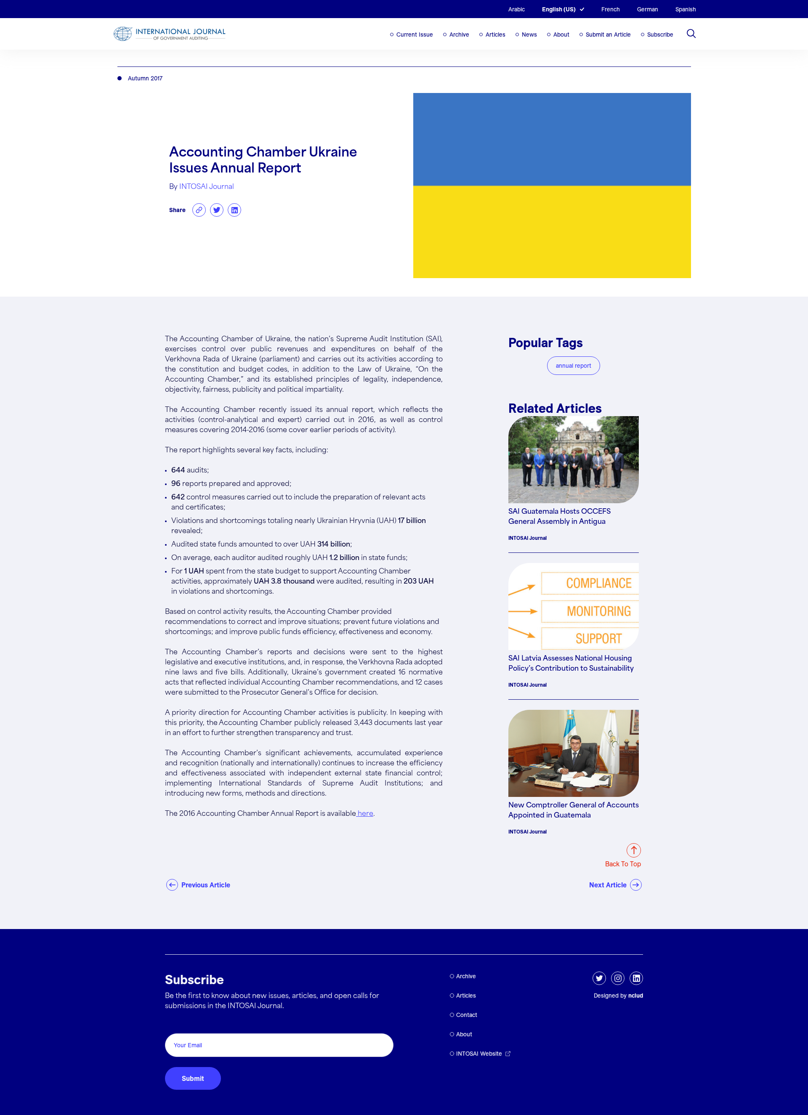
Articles (495, 34)
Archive (459, 34)
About (561, 34)
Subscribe (660, 34)
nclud (635, 995)
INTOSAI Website (479, 1053)
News (529, 34)
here (364, 814)
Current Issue (414, 34)
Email (175, 1024)
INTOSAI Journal (206, 187)
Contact (466, 1015)
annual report (573, 365)
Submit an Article (608, 34)
